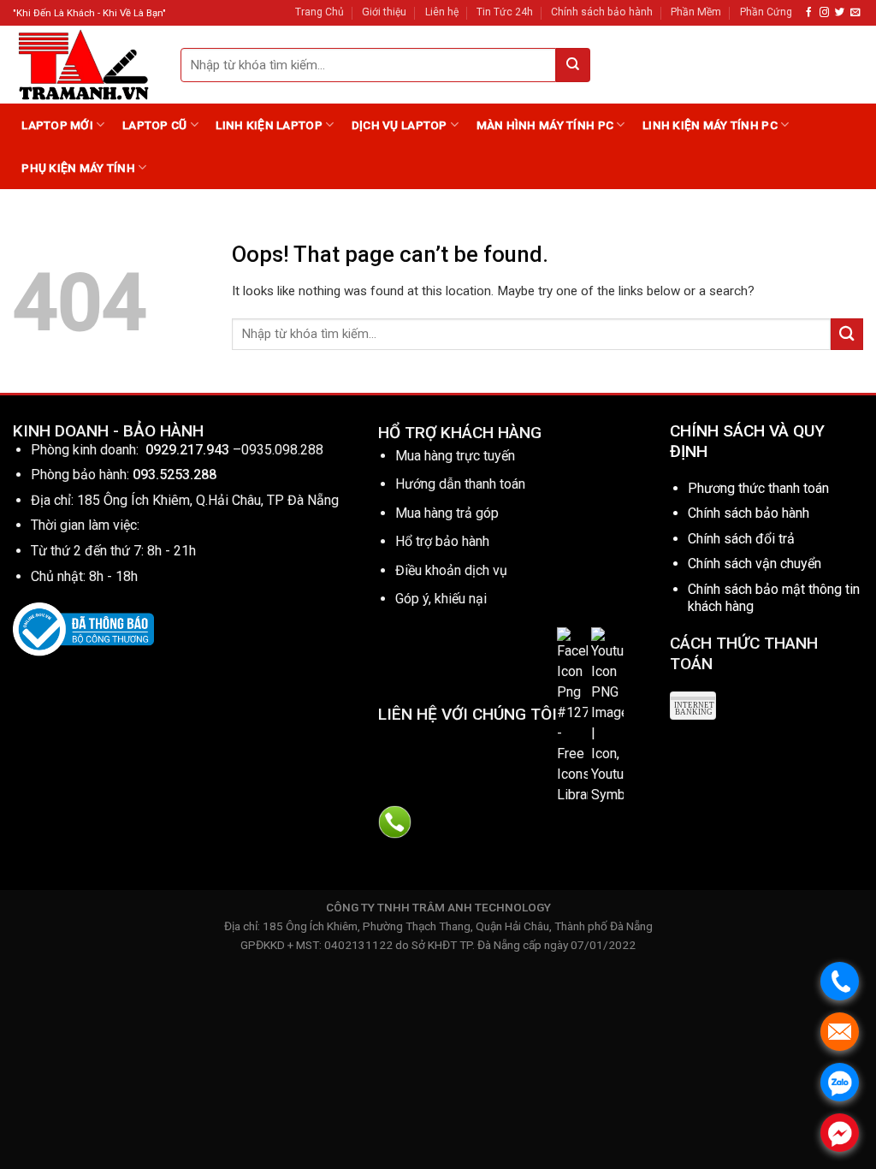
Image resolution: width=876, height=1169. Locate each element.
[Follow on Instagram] (824, 13)
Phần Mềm (696, 12)
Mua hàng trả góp (447, 513)
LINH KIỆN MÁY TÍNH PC (710, 125)
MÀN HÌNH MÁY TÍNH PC (544, 125)
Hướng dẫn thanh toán (460, 484)
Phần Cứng (766, 12)
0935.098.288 (282, 450)
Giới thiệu (384, 12)
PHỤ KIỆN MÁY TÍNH (78, 168)
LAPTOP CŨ (154, 125)
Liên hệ (442, 12)
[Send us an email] (855, 13)
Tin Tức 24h (504, 12)
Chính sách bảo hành (602, 12)
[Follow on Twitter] (839, 13)
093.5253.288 (174, 474)
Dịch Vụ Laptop (399, 125)
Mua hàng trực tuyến (455, 456)
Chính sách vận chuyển (754, 563)
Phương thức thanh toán (758, 488)
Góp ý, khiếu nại (441, 598)
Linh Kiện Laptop (269, 125)
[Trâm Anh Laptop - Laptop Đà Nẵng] (84, 65)
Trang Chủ (319, 12)
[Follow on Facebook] (809, 13)
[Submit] (573, 65)
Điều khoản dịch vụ (451, 570)
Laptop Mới (57, 125)
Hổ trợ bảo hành (442, 541)
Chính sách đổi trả (741, 539)
